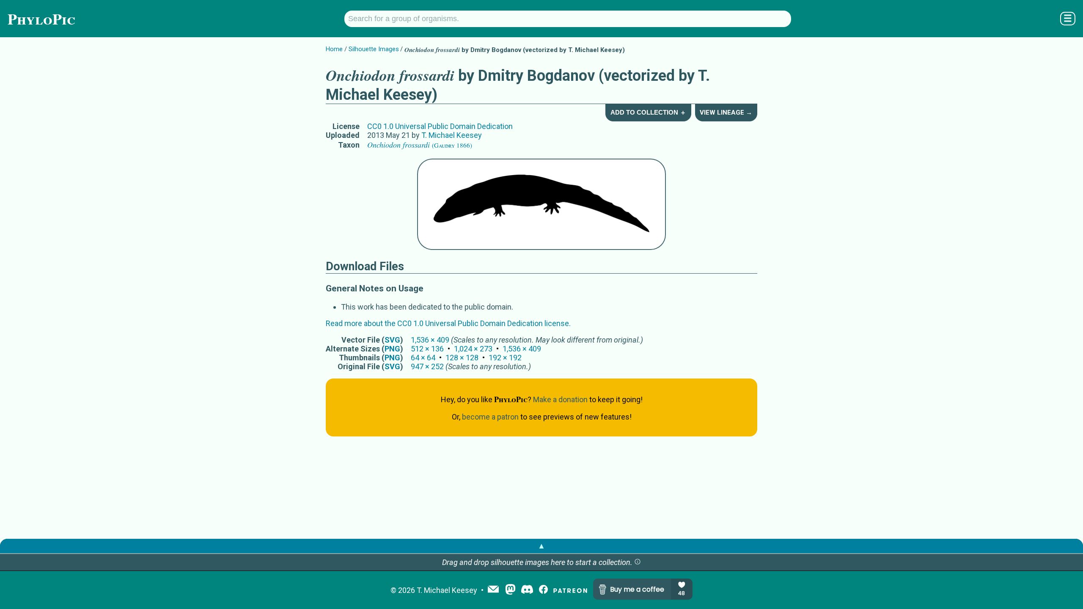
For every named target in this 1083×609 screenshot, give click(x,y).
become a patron (490, 416)
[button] (637, 562)
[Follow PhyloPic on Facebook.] (543, 590)
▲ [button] (541, 545)
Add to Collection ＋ (648, 112)
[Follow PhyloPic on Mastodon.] (510, 590)
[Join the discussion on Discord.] (527, 590)
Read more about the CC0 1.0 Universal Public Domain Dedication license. (448, 323)
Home (334, 49)
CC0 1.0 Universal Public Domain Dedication (440, 126)
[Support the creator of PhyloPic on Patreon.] (570, 590)
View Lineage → (726, 112)
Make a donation (560, 399)
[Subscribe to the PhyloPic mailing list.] (493, 590)
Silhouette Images (374, 49)
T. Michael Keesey (451, 135)
